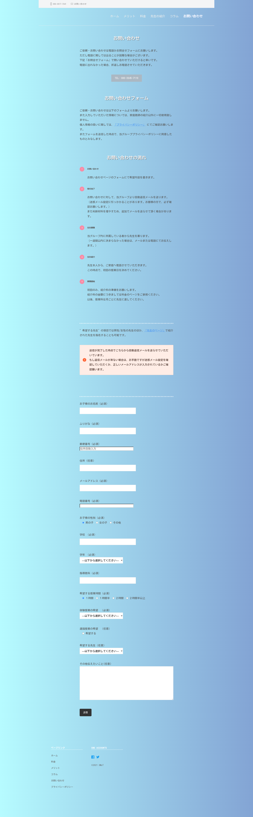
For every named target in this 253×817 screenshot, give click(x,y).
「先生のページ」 (154, 330)
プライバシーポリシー (62, 787)
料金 (143, 16)
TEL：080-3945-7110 (126, 78)
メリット (129, 16)
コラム (174, 16)
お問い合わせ (80, 4)
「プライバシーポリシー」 (130, 124)
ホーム (114, 16)
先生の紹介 (158, 16)
